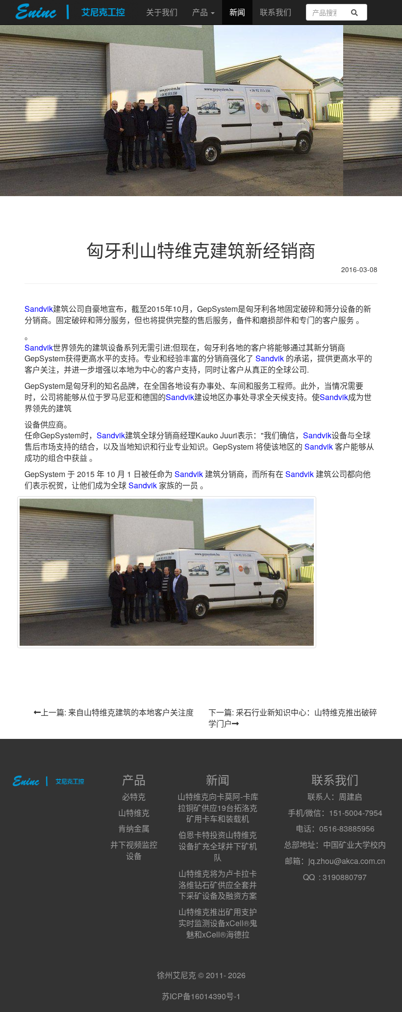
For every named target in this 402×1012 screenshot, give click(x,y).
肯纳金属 (134, 828)
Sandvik (39, 308)
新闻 (237, 12)
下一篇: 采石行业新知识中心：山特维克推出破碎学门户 (292, 718)
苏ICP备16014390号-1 (201, 996)
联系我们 (275, 12)
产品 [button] (201, 12)
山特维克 (134, 812)
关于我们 (161, 12)
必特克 (134, 796)
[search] (354, 12)
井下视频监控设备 (133, 850)
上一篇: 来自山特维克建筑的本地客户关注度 (117, 712)
